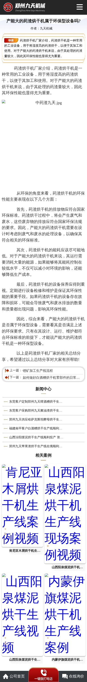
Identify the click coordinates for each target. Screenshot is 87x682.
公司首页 (17, 676)
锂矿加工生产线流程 (38, 370)
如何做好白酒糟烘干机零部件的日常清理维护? (52, 377)
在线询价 (76, 676)
